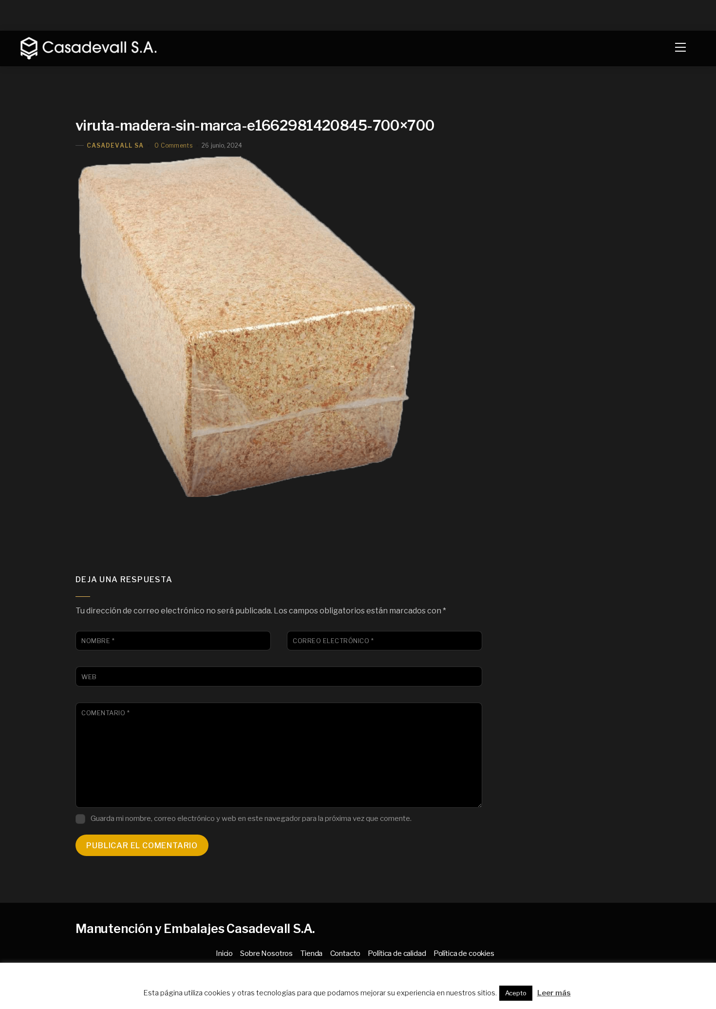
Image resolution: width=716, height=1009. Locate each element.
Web (89, 677)
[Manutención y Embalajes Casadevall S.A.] (87, 47)
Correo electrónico (333, 641)
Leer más (554, 993)
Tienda (311, 953)
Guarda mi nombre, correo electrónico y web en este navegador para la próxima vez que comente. (251, 818)
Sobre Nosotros (266, 953)
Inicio (224, 953)
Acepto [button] (516, 993)
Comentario (105, 713)
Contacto (345, 953)
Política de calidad (397, 953)
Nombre (97, 641)
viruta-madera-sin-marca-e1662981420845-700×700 (255, 125)
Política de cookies (463, 953)
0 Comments (173, 145)
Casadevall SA (115, 145)
